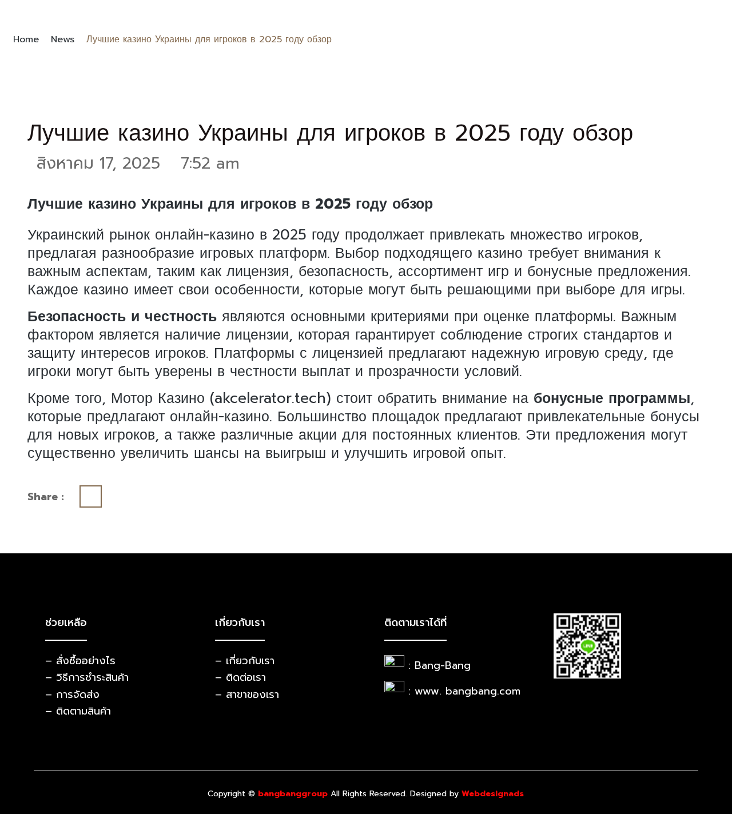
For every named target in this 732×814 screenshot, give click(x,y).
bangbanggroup (293, 794)
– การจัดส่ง (72, 694)
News (62, 39)
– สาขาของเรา (247, 694)
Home (26, 39)
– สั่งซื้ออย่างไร (80, 661)
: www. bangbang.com (464, 691)
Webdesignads (493, 794)
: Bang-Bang (439, 665)
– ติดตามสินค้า (78, 711)
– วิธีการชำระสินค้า (87, 677)
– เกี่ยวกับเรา (244, 661)
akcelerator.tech (270, 398)
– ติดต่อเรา (240, 677)
